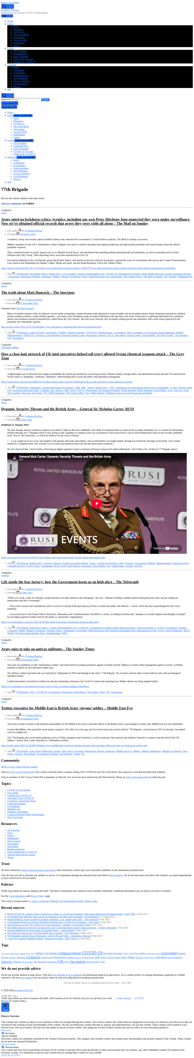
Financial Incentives (146, 628)
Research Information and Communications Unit (133, 630)
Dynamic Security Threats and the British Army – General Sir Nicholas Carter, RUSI (67, 409)
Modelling (71, 958)
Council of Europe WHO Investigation (25, 814)
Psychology (81, 630)
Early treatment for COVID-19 (22, 852)
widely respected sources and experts (38, 870)
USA (66, 962)
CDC (32, 953)
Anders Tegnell (36, 332)
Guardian (44, 390)
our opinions (27, 977)
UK (166, 276)
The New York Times (32, 393)
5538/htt (38, 745)
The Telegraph (39, 962)
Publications (19, 43)
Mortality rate (13, 809)
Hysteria (182, 628)
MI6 (66, 390)
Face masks (12, 792)
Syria (170, 390)
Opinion (5, 575)
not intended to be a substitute (68, 975)
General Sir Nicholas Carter (110, 563)
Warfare (172, 276)
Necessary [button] (6, 1030)
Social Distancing (173, 630)
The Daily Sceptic (24, 308)
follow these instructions (137, 777)
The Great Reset (21, 34)
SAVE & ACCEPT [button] (10, 1055)
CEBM (61, 332)
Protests (102, 335)
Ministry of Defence (70, 276)
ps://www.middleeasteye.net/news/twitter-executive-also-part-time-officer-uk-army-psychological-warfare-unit (94, 745)
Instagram (110, 751)
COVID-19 (18, 32)
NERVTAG (29, 335)
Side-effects (120, 335)
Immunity (12, 958)
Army (32, 692)
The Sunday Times (96, 692)
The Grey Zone (181, 390)
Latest (10, 24)
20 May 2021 (26, 592)
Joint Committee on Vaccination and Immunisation (151, 332)
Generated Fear (20, 54)
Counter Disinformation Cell (62, 628)
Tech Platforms (20, 78)
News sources (14, 841)
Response (140, 957)
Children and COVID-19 (19, 795)
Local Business (20, 84)
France (92, 563)
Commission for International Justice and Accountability (142, 387)
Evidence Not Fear (10, 10)
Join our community (11, 203)
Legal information (17, 896)
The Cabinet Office (133, 276)
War (87, 393)
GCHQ (160, 628)
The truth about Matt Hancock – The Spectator (38, 292)
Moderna (78, 958)
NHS (97, 957)
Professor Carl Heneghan (48, 335)
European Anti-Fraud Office (25, 390)
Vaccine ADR (20, 40)
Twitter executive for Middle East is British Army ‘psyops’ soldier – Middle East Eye (67, 708)
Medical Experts (47, 958)
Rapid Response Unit (99, 276)
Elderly (126, 953)
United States (118, 566)
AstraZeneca (14, 953)
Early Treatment (21, 56)
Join (9, 89)
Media (22, 630)
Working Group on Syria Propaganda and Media (129, 393)
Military (56, 276)
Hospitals (182, 953)
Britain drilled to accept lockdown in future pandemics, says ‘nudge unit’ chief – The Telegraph (52, 919)
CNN (111, 387)
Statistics (7, 961)
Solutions (11, 64)
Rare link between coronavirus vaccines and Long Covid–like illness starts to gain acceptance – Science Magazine (61, 927)
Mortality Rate (88, 957)
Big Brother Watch (38, 274)
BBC (83, 387)
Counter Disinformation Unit (91, 274)
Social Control (134, 335)
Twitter (76, 754)
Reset (16, 67)
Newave (19, 754)
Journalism (46, 276)
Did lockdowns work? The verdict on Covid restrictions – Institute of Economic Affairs (49, 925)
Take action (12, 846)
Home (10, 21)
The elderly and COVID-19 (20, 798)
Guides (10, 48)
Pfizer (124, 957)
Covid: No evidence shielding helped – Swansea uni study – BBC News (42, 938)
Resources (18, 29)
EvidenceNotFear (33, 230)
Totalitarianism (53, 633)
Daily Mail (107, 953)
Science (152, 958)
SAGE (110, 335)
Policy (85, 276)
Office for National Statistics (110, 958)
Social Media (148, 335)
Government (13, 276)
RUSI (56, 566)
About (10, 857)
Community (19, 70)
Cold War (47, 563)
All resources (13, 830)
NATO (73, 390)
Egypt (70, 751)
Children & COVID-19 (24, 62)
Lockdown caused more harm (21, 801)
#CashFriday (19, 73)
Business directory (16, 849)
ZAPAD (138, 566)
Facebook (79, 751)
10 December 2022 (29, 303)
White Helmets (97, 393)
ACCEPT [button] (139, 998)
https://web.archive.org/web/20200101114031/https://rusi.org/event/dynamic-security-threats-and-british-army (53, 557)
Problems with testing (17, 812)
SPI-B (186, 630)
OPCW (81, 390)
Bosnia (90, 387)
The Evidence (20, 51)
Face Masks (140, 953)
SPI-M (10, 633)
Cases (28, 953)
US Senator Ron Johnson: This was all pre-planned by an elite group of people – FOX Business (53, 916)
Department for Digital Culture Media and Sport (141, 274)
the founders (117, 875)
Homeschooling (20, 75)
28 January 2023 (28, 234)
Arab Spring (35, 751)
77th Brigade (22, 274)
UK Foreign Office (75, 393)
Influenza (21, 957)
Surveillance (116, 276)
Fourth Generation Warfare (178, 274)
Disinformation (105, 332)
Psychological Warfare (109, 390)
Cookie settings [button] (123, 998)
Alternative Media (9, 347)
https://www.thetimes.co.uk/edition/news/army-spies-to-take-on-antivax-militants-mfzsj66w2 (45, 686)
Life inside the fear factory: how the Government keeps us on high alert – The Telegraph (70, 582)
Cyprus (173, 387)
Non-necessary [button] (8, 1044)
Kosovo (59, 390)
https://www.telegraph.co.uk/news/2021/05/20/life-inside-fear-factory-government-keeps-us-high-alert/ (50, 622)
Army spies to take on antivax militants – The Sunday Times (48, 649)
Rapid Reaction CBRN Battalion (137, 390)
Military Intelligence (151, 751)
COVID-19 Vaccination (18, 790)
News (16, 26)
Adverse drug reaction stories (21, 854)
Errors (131, 953)
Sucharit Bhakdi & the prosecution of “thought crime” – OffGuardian (40, 930)
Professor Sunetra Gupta (73, 335)
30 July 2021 (26, 419)
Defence (57, 563)
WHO (64, 633)
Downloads (12, 843)
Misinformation (14, 335)
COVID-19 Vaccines (23, 59)
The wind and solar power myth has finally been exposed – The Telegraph (42, 933)
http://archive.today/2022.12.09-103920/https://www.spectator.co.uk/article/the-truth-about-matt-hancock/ (51, 327)
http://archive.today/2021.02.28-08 (17, 745)
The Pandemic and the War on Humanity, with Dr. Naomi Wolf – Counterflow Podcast (48, 936)
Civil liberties (13, 806)
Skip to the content (10, 2)
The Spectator (181, 335)
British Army (55, 274)
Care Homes (51, 332)
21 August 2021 (27, 369)
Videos (16, 45)
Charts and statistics (16, 803)
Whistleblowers (185, 276)
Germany (129, 563)
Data (64, 751)
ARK (77, 387)
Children (39, 953)
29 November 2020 (29, 659)
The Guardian (14, 393)
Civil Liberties (69, 274)
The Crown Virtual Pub (22, 772)
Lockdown (12, 630)
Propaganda (91, 335)
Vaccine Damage (93, 962)
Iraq (52, 390)
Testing (17, 961)
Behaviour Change (38, 628)
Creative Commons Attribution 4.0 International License (57, 901)
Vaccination (19, 37)
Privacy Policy (38, 896)
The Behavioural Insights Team (30, 633)
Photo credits (91, 901)
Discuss (17, 86)
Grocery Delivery (21, 81)
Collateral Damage (75, 332)
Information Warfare (30, 276)
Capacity (23, 953)
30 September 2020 (29, 719)
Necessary (10, 1033)
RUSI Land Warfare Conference (76, 566)
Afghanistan (35, 387)
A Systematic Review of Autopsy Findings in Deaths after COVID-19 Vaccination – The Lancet (53, 922)
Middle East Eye (124, 751)
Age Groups (5, 953)
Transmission (52, 962)
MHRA (180, 332)
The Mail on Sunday (153, 276)
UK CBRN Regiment (54, 393)
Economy (118, 953)
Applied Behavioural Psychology (58, 387)
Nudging (51, 630)
